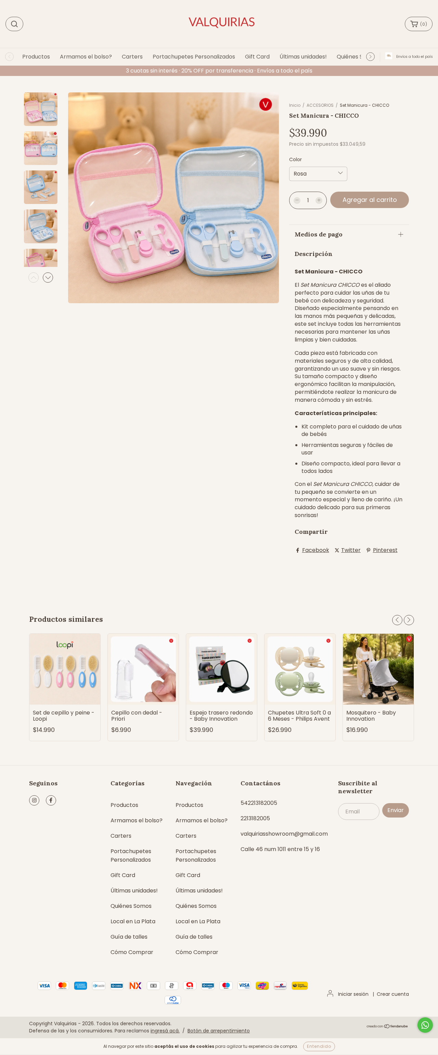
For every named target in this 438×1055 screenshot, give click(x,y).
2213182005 (255, 818)
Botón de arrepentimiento (219, 1030)
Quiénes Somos (357, 57)
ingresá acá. (165, 1030)
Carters (132, 57)
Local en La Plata (133, 921)
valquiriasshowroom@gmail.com (284, 834)
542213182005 (259, 803)
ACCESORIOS (321, 105)
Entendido (319, 1046)
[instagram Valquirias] (34, 800)
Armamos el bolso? (86, 57)
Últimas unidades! (303, 57)
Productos (36, 57)
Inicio (294, 105)
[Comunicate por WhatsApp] (425, 1025)
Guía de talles (129, 937)
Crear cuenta (393, 994)
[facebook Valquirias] (51, 800)
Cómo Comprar (132, 952)
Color (295, 159)
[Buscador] (14, 24)
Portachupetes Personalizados (194, 57)
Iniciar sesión (353, 994)
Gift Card (257, 57)
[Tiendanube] (387, 1027)
